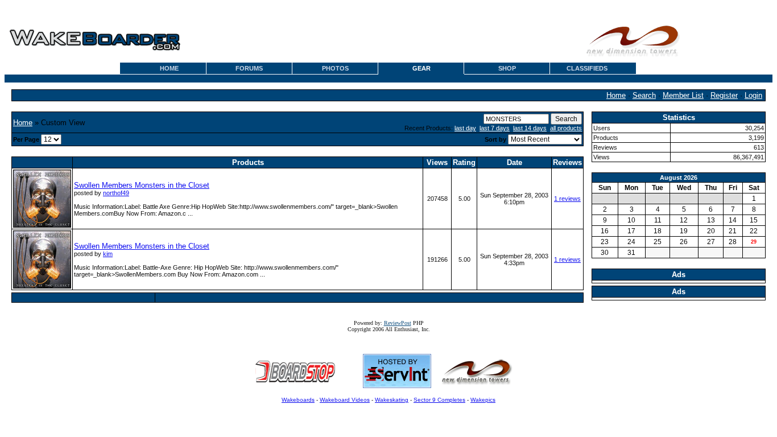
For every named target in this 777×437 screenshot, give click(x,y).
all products (566, 128)
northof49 (116, 192)
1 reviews (567, 198)
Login (753, 95)
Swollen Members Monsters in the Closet (141, 185)
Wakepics (482, 400)
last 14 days (530, 128)
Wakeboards (298, 400)
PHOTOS (335, 68)
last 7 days (495, 128)
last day (465, 128)
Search (644, 95)
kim (108, 253)
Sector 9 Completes (439, 400)
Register (724, 95)
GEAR (421, 68)
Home (616, 95)
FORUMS (249, 68)
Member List (683, 95)
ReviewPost (397, 323)
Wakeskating (391, 400)
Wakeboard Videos (345, 400)
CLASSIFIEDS (587, 68)
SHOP (507, 68)
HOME (169, 68)
